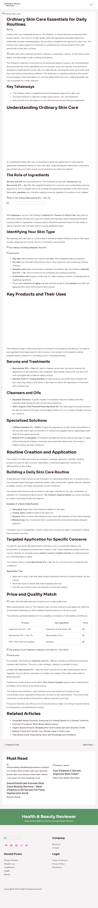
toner (11, 486)
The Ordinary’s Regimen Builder (57, 495)
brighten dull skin (63, 553)
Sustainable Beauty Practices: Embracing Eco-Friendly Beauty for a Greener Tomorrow (50, 720)
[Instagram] (21, 845)
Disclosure (57, 867)
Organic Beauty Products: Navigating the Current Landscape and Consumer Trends (48, 727)
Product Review (11, 860)
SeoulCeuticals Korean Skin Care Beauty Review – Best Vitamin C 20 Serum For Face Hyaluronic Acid (26, 788)
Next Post (89, 744)
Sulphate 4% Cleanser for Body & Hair (58, 215)
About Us (56, 844)
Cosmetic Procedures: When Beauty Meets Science (35, 724)
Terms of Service (59, 860)
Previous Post (11, 744)
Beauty (10, 29)
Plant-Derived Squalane (53, 682)
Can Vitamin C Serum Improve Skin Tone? (67, 772)
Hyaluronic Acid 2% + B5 (42, 661)
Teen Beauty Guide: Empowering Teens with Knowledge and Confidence (44, 735)
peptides (73, 283)
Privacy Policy (58, 864)
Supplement (9, 867)
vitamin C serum (47, 553)
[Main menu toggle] (91, 4)
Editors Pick (58, 778)
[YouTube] (6, 845)
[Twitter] (27, 845)
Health (7, 871)
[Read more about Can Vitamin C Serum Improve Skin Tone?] (61, 765)
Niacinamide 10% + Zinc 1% (19, 185)
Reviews (10, 797)
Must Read (74, 778)
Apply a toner (26, 513)
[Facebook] (11, 845)
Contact (55, 848)
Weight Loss (9, 864)
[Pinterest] (16, 845)
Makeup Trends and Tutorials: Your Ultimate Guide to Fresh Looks (41, 731)
